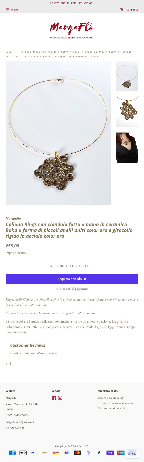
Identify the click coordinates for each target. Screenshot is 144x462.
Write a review (46, 353)
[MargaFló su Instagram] (60, 399)
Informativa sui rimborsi (111, 408)
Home (9, 52)
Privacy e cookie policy (111, 398)
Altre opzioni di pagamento (72, 289)
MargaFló (82, 446)
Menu (14, 9)
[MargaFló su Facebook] (54, 399)
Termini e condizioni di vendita (115, 403)
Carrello (131, 9)
